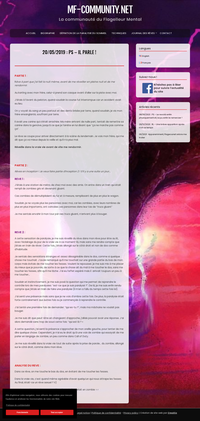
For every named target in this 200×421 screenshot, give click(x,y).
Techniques (119, 33)
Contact (166, 33)
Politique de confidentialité (18, 405)
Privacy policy (130, 412)
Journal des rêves (143, 33)
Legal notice (83, 412)
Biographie (48, 33)
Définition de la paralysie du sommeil (83, 33)
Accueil (31, 33)
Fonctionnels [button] (22, 412)
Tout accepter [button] (57, 412)
